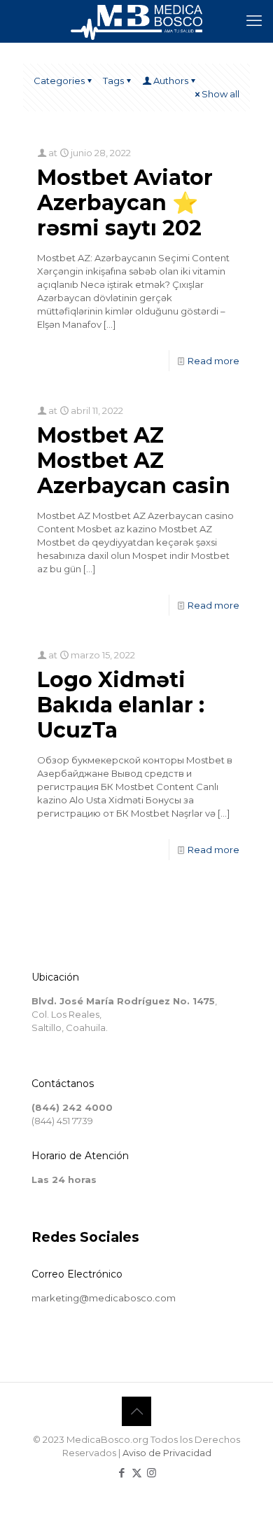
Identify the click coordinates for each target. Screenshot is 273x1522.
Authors (170, 80)
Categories (59, 80)
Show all (220, 93)
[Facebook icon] (122, 1472)
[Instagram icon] (151, 1472)
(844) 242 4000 (72, 1107)
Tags (113, 80)
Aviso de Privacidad (166, 1452)
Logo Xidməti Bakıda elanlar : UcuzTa (120, 705)
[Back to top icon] (136, 1411)
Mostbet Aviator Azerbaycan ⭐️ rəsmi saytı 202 (125, 203)
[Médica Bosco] (136, 21)
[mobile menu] (254, 21)
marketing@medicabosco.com (103, 1297)
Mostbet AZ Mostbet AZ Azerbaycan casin (133, 460)
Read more (213, 360)
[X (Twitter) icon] (137, 1472)
